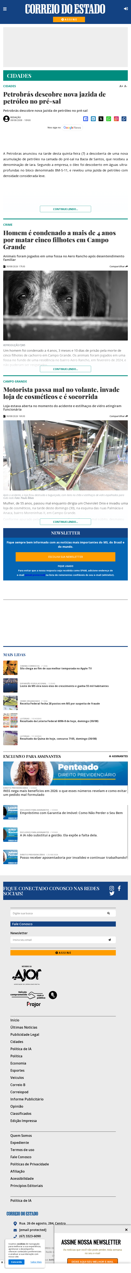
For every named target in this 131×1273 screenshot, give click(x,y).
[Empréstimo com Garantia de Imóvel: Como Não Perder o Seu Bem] (10, 812)
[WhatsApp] (108, 119)
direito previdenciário (20, 788)
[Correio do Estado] (65, 1213)
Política (16, 1056)
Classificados (20, 1114)
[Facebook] (85, 119)
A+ (121, 86)
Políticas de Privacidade (29, 1164)
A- (125, 86)
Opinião (16, 1106)
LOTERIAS (30, 719)
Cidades (16, 1042)
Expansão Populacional (37, 684)
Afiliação (17, 1171)
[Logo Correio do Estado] (65, 8)
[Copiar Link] (124, 119)
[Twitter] (112, 893)
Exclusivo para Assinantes (39, 810)
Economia (18, 1063)
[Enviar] (109, 939)
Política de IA (20, 1049)
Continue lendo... (65, 209)
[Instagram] (116, 119)
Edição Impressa (23, 1121)
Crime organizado (33, 701)
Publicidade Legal (24, 1035)
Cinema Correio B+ (33, 666)
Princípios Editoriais (26, 1186)
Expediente (19, 1143)
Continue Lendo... (65, 369)
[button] (119, 266)
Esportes (17, 1070)
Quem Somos (21, 1136)
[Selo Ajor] (63, 975)
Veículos (17, 1078)
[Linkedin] (93, 119)
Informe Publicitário (26, 1099)
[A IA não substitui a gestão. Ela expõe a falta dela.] (10, 834)
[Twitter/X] (101, 119)
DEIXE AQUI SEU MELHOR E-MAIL (93, 1262)
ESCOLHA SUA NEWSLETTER (65, 557)
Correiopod (19, 1092)
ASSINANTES (120, 756)
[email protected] (35, 574)
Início (14, 1020)
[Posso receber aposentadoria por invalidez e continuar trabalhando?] (10, 857)
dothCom (53, 1259)
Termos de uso (22, 1150)
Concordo (16, 1261)
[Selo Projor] (63, 999)
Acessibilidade (22, 1179)
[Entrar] (125, 9)
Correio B (17, 1085)
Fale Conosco (20, 1157)
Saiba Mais (36, 1262)
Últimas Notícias (23, 1027)
